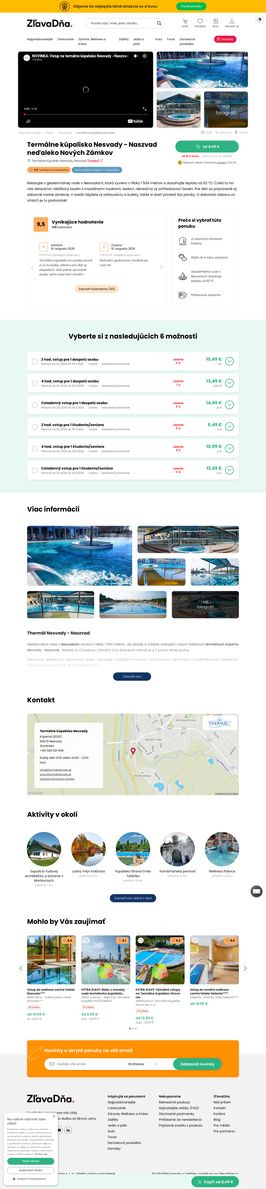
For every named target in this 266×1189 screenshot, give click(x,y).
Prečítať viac (41, 1154)
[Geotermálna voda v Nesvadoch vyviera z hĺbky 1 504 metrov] (215, 572)
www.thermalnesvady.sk (55, 774)
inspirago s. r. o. (62, 1174)
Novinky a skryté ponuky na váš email (88, 1051)
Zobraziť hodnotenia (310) (97, 289)
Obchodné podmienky (176, 1114)
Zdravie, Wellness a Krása (92, 41)
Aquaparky (65, 133)
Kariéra (219, 1114)
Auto (158, 39)
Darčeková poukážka (187, 41)
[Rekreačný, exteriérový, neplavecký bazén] (133, 604)
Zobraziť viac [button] (132, 676)
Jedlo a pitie (138, 41)
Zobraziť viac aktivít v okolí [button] (133, 898)
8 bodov (221, 162)
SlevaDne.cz (228, 1174)
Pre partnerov (224, 1131)
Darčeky (227, 39)
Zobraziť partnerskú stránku (57, 779)
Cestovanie (65, 39)
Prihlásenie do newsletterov (180, 1119)
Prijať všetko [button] (30, 1161)
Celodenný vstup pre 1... (66, 254)
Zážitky (124, 39)
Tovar (171, 39)
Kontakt (219, 1108)
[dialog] (31, 1149)
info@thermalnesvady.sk (55, 770)
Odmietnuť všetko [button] (31, 1170)
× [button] (53, 1116)
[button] (32, 259)
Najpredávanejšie (40, 39)
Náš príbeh (222, 1102)
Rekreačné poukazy (174, 1102)
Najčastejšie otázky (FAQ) (179, 1108)
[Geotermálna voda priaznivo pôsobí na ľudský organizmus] (178, 109)
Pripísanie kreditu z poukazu (180, 1125)
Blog (217, 1119)
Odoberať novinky (197, 1064)
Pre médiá (222, 1125)
